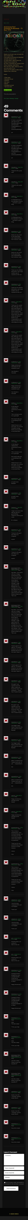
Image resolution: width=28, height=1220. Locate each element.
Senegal (16, 98)
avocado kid (13, 478)
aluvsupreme (14, 757)
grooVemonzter (14, 827)
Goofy (12, 301)
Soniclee (13, 507)
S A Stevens (13, 361)
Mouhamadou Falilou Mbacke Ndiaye (15, 568)
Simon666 (13, 167)
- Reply (18, 117)
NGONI (12, 403)
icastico (13, 196)
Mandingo (12, 98)
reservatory (13, 642)
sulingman (13, 900)
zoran (12, 795)
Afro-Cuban (6, 98)
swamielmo (13, 1091)
